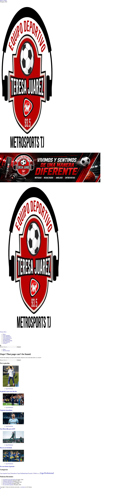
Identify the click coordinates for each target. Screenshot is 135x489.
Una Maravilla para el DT (7, 429)
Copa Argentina (6, 335)
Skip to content (3, 0)
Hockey (38, 473)
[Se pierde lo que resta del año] (11, 386)
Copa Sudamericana (7, 338)
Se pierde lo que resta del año (8, 391)
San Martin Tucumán (7, 340)
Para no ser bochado (6, 447)
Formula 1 (5, 343)
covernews (22, 487)
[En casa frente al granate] (13, 461)
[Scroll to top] (0, 488)
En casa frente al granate (7, 466)
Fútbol (35, 473)
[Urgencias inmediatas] (13, 405)
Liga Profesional (6, 339)
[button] (3, 332)
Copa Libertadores (7, 336)
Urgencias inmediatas (6, 410)
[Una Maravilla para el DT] (13, 423)
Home (4, 334)
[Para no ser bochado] (13, 442)
